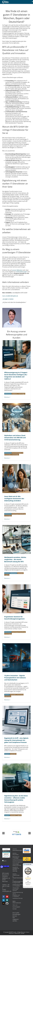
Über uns (15, 905)
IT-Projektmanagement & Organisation (18, 881)
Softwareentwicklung (18, 860)
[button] (3, 833)
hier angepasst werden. (16, 919)
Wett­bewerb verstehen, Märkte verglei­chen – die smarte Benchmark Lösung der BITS (16, 539)
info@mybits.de (6, 891)
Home (27, 932)
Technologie (21, 393)
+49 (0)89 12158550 (7, 299)
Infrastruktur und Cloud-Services (16, 889)
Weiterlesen (6, 397)
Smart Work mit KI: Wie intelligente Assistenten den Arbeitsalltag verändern (16, 478)
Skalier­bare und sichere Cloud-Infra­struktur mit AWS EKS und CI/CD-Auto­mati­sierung (16, 417)
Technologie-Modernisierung (17, 864)
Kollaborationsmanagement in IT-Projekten (20, 885)
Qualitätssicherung (17, 898)
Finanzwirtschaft (16, 453)
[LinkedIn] (3, 900)
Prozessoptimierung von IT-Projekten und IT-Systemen (18, 894)
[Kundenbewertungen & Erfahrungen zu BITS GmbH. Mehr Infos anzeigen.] (6, 849)
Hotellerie (14, 393)
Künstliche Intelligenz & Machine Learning (16, 869)
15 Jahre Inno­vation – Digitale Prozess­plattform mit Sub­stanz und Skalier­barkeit (16, 657)
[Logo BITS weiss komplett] (5, 1)
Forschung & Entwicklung (18, 514)
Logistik (7, 575)
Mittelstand (8, 393)
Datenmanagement (17, 862)
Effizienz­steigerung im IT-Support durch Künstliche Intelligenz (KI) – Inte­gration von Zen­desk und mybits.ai (16, 354)
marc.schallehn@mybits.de (10, 296)
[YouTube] (7, 896)
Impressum (11, 933)
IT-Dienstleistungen (21, 272)
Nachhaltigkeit (16, 907)
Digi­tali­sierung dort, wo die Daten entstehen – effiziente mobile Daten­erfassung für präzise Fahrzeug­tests (16, 777)
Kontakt (14, 909)
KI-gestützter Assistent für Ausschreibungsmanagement (16, 598)
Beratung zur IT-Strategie (16, 857)
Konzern (7, 573)
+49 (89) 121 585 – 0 (6, 886)
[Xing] (7, 900)
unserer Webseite (17, 270)
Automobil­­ (20, 573)
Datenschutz (17, 933)
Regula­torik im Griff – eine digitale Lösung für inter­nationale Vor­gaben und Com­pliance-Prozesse (16, 720)
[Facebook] (3, 896)
